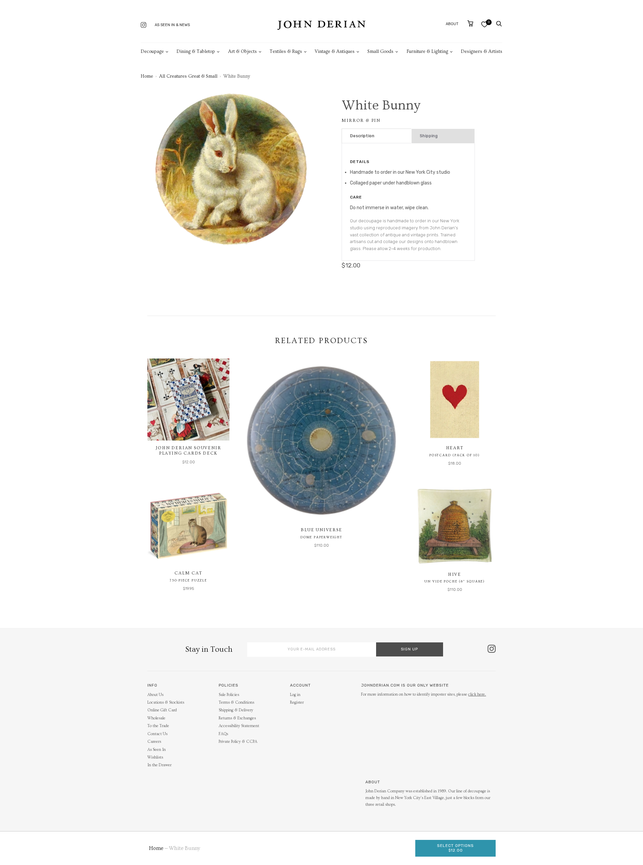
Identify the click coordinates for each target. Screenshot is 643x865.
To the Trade (158, 726)
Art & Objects (242, 51)
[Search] (499, 23)
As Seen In (156, 750)
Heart (454, 448)
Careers (154, 741)
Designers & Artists (481, 51)
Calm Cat (188, 573)
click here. (477, 694)
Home (147, 76)
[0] (484, 24)
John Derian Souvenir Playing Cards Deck (188, 451)
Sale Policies (229, 695)
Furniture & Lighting (427, 51)
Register (297, 702)
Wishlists (155, 757)
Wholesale (156, 718)
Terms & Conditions (236, 702)
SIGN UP (409, 649)
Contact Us (157, 734)
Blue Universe (321, 530)
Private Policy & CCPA (238, 741)
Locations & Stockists (165, 702)
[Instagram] (143, 25)
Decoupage (152, 51)
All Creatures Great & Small (188, 76)
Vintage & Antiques (335, 51)
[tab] (377, 136)
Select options (455, 848)
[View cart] (470, 23)
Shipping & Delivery (236, 710)
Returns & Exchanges (237, 718)
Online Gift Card (162, 710)
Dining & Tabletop (195, 51)
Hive (454, 574)
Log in (295, 695)
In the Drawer (159, 765)
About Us (155, 695)
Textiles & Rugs (286, 51)
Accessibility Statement (239, 726)
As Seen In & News (172, 25)
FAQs (223, 734)
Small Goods (380, 51)
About (452, 24)
